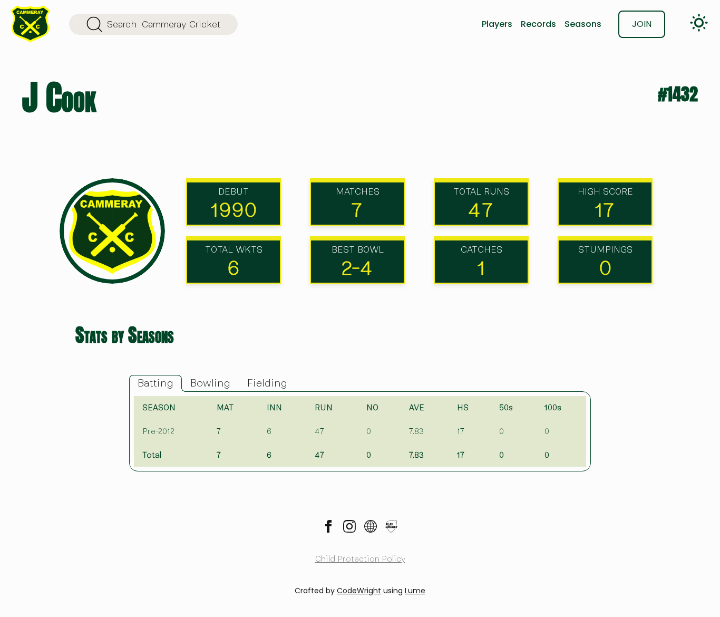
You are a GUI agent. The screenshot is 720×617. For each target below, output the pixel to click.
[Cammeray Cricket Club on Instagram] (349, 526)
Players (497, 24)
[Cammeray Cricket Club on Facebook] (328, 526)
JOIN (641, 24)
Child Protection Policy (360, 559)
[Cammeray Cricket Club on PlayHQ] (391, 526)
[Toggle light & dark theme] (698, 22)
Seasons (583, 24)
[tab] (155, 383)
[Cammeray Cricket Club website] (370, 526)
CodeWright (359, 590)
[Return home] (30, 24)
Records (538, 24)
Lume (415, 590)
